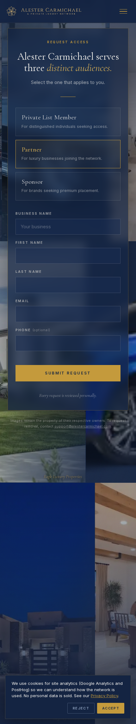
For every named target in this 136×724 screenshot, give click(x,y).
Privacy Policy (104, 695)
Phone (32, 330)
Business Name (33, 214)
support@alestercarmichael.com (82, 426)
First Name (29, 243)
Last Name (28, 272)
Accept (110, 708)
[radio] (68, 122)
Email (22, 301)
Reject (81, 708)
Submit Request (68, 373)
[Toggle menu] (125, 11)
